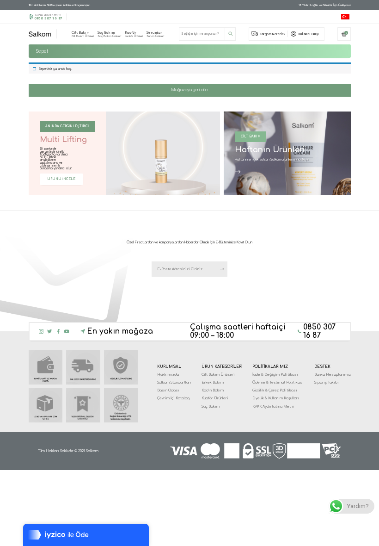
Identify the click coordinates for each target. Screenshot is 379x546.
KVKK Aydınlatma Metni (273, 406)
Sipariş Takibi (326, 382)
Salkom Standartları (174, 382)
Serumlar (155, 34)
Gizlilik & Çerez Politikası (274, 390)
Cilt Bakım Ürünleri (218, 374)
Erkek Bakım (213, 382)
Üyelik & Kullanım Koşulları (275, 398)
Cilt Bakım (83, 34)
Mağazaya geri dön (189, 90)
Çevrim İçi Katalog (173, 398)
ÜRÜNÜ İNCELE (61, 179)
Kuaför (134, 34)
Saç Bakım (109, 34)
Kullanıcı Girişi (309, 34)
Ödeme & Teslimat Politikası (278, 382)
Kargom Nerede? (273, 34)
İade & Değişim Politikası (275, 374)
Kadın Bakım (213, 390)
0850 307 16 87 (48, 18)
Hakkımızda (168, 374)
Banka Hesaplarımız (332, 374)
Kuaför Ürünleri (215, 398)
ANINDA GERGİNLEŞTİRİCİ (67, 126)
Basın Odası (168, 390)
